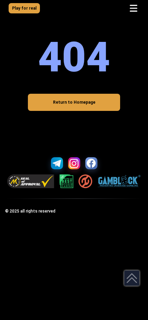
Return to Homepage (74, 102)
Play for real (24, 8)
